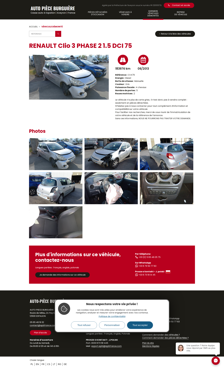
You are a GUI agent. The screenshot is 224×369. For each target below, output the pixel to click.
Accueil (33, 26)
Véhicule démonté (52, 26)
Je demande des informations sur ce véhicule (62, 274)
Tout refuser (84, 325)
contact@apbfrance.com (43, 325)
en (37, 364)
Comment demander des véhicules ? (161, 334)
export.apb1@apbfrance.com (106, 346)
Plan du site (148, 343)
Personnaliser (112, 325)
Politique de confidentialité (112, 316)
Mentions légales (150, 346)
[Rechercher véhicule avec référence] (58, 34)
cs (48, 364)
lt (54, 364)
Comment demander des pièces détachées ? (165, 337)
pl (32, 364)
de (65, 364)
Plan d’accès (40, 332)
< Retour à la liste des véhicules (175, 33)
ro (59, 364)
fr (43, 364)
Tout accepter (140, 325)
